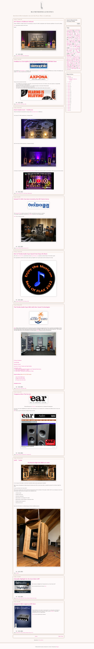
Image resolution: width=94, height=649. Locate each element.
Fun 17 (75, 39)
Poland (73, 52)
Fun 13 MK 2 (71, 39)
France (69, 38)
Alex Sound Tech (20, 255)
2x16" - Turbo (18, 460)
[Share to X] (20, 54)
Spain (72, 64)
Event (70, 37)
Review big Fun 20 (77, 56)
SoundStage (16, 362)
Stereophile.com (23, 70)
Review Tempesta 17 (71, 62)
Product (71, 53)
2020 (69, 86)
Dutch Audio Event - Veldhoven (23, 110)
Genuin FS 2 (21, 301)
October (70, 77)
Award (17, 301)
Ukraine (69, 68)
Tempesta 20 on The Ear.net (22, 394)
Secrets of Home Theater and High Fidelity (23, 366)
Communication (70, 34)
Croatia (76, 35)
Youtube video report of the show (29, 170)
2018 (69, 89)
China (72, 32)
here (45, 586)
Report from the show (20, 378)
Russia (78, 63)
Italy (77, 47)
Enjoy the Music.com (34, 255)
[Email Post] (16, 54)
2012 (69, 98)
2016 (69, 92)
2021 (69, 85)
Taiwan (79, 65)
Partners (68, 52)
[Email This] (18, 54)
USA (28, 301)
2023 (69, 76)
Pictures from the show (21, 379)
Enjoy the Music (17, 374)
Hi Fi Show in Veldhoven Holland (23, 21)
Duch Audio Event (35, 111)
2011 (69, 99)
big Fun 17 (70, 31)
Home (36, 636)
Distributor (78, 36)
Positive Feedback (17, 360)
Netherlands (27, 55)
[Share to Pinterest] (22, 54)
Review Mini (76, 61)
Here (15, 25)
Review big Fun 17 (70, 56)
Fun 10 (73, 38)
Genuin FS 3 (18, 55)
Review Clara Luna (70, 57)
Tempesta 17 (70, 66)
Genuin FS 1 (18, 632)
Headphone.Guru (17, 383)
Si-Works (30, 214)
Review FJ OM (76, 57)
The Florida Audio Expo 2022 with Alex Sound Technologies (32, 307)
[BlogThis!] (19, 54)
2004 (69, 108)
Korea (17, 248)
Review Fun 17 (69, 59)
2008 (69, 104)
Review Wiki (74, 63)
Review (19, 248)
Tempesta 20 (28, 454)
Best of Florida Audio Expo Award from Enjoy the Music (30, 254)
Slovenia (68, 64)
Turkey (79, 67)
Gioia (75, 44)
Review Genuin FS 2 (24, 248)
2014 (69, 95)
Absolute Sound (17, 364)
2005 (69, 107)
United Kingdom (74, 68)
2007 (69, 105)
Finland (75, 37)
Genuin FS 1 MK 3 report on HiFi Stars (25, 604)
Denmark (72, 36)
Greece (71, 46)
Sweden (68, 65)
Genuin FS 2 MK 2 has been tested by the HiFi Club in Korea (31, 199)
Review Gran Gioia (33, 598)
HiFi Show (22, 55)
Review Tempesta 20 (22, 454)
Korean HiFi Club (18, 213)
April (70, 81)
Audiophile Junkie (17, 368)
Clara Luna (77, 32)
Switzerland (74, 65)
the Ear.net (34, 406)
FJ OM (79, 37)
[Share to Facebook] (21, 54)
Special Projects (77, 64)
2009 (69, 102)
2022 (69, 83)
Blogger (57, 646)
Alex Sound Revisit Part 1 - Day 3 (22, 370)
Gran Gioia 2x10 (21, 598)
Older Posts (60, 636)
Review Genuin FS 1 (29, 632)
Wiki (68, 69)
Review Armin (76, 55)
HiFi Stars (52, 611)
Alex (15, 328)
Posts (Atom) (41, 640)
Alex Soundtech (41, 70)
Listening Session (77, 49)
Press (26, 598)
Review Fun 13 (76, 58)
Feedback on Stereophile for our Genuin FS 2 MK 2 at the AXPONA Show (35, 61)
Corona (17, 193)
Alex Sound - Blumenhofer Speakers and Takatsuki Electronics (28, 369)
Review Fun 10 (69, 58)
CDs (67, 32)
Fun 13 (78, 38)
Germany (69, 44)
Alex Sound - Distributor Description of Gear (24, 371)
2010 (69, 101)
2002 (69, 110)
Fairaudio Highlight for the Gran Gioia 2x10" (27, 579)
